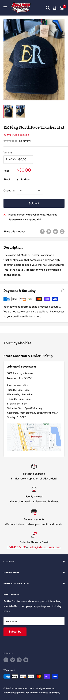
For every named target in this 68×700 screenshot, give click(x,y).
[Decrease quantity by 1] (20, 190)
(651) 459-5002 (16, 547)
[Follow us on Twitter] (12, 659)
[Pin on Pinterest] (48, 231)
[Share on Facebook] (42, 231)
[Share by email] (62, 231)
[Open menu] (5, 7)
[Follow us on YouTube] (25, 659)
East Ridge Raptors (16, 135)
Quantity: (9, 190)
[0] (61, 8)
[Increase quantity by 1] (39, 190)
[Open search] (48, 8)
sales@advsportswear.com (45, 547)
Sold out (34, 203)
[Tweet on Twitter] (55, 231)
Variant (7, 152)
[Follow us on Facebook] (5, 659)
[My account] (54, 8)
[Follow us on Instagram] (19, 659)
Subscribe (15, 631)
